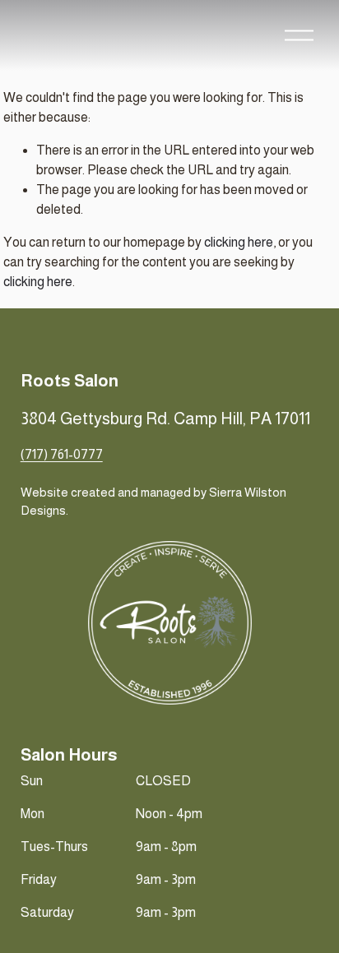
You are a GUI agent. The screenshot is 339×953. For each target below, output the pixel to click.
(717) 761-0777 (62, 454)
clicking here (238, 242)
